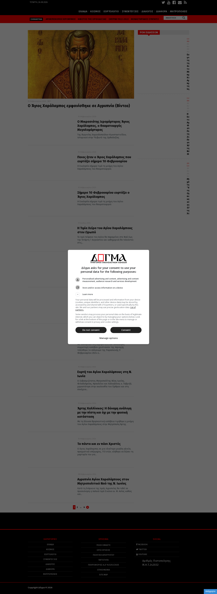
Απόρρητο (210, 591)
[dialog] (108, 297)
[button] (108, 294)
